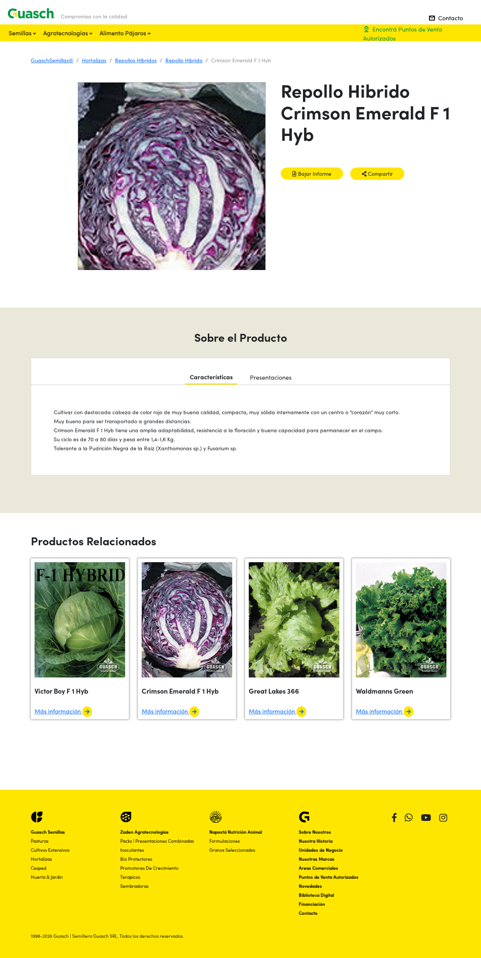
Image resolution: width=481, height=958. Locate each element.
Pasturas (39, 840)
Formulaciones (224, 840)
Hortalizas (94, 60)
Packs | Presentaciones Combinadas (157, 840)
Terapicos (130, 877)
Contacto (446, 18)
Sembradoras (134, 886)
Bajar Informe (313, 173)
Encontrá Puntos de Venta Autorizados (402, 33)
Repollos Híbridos (136, 60)
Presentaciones (271, 377)
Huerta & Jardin (47, 877)
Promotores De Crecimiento (149, 867)
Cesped (38, 867)
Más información (58, 711)
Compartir (379, 173)
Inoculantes (132, 849)
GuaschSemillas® (52, 60)
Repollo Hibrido (184, 60)
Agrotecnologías (66, 33)
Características (211, 377)
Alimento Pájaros (124, 33)
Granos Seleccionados (232, 849)
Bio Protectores (136, 858)
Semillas (21, 33)
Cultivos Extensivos (50, 849)
